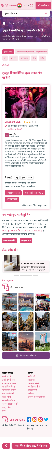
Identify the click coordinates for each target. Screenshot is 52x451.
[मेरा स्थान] (6, 446)
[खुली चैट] (31, 5)
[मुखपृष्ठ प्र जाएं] (11, 5)
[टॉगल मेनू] (2, 5)
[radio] (24, 122)
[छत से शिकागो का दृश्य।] (9, 341)
